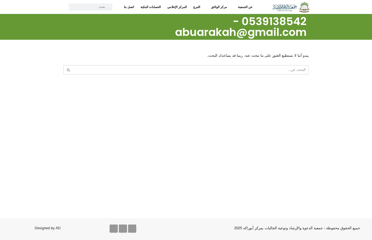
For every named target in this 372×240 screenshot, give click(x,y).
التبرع (196, 7)
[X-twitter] (132, 229)
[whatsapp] (67, 18)
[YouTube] (77, 18)
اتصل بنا (129, 7)
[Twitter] (86, 18)
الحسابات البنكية (151, 7)
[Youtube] (123, 229)
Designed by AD (47, 228)
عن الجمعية (245, 7)
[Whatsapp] (114, 229)
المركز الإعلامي (177, 7)
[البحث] (68, 70)
